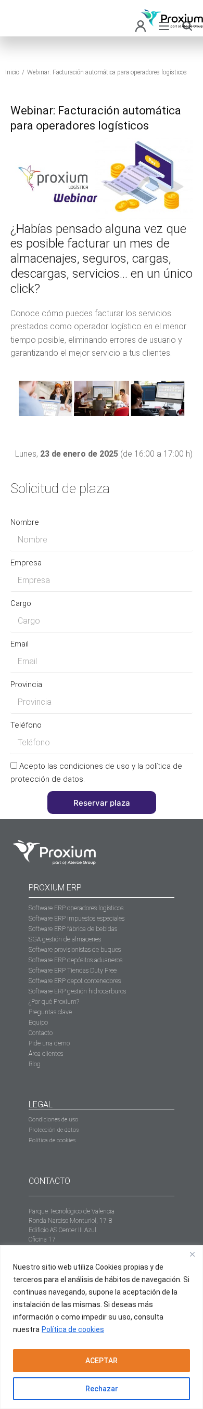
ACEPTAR (101, 1360)
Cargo (20, 603)
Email (19, 644)
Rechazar (101, 1389)
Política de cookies (73, 1329)
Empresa (26, 562)
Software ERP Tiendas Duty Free (73, 970)
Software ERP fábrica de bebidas (73, 929)
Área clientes (46, 1053)
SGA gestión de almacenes (65, 939)
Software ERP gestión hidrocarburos (77, 991)
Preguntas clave (50, 1012)
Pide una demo (49, 1043)
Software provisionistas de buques (75, 949)
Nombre (24, 522)
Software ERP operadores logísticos (76, 908)
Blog (35, 1064)
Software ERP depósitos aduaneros (75, 960)
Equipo (38, 1022)
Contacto (41, 1033)
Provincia (26, 684)
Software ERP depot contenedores (75, 981)
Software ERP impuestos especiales (76, 918)
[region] (101, 1327)
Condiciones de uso (53, 1119)
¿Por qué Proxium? (54, 1001)
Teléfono (26, 725)
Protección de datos (54, 1130)
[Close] (192, 1254)
